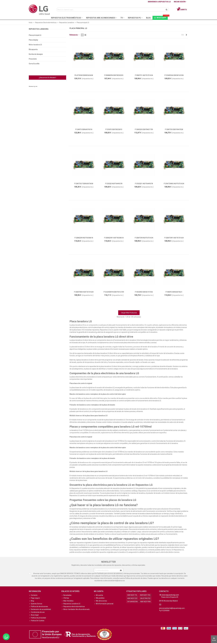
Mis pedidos (100, 598)
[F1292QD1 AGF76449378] (144, 165)
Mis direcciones (101, 601)
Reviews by (33, 86)
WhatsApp (162, 17)
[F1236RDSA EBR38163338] (174, 57)
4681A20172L (132, 595)
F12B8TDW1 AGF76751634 (174, 238)
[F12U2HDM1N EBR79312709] (114, 273)
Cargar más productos (129, 313)
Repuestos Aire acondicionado (100, 18)
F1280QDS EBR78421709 (144, 129)
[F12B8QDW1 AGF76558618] (114, 219)
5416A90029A (132, 602)
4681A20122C (132, 598)
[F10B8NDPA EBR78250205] (114, 57)
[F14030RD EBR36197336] (144, 273)
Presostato (33, 59)
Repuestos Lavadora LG (71, 604)
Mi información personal (104, 604)
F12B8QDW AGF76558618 (83, 238)
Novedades (67, 595)
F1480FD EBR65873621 (174, 292)
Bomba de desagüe (36, 54)
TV (121, 18)
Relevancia (74, 35)
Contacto (34, 595)
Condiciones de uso (38, 612)
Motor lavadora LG (35, 45)
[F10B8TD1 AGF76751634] (144, 57)
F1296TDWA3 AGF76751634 (174, 183)
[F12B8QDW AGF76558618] (84, 219)
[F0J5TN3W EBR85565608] (84, 57)
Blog (148, 18)
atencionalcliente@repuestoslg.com (172, 608)
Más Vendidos (68, 601)
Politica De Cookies (37, 621)
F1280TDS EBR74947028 (174, 129)
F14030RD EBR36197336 (144, 292)
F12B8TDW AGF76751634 (144, 238)
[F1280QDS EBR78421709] (144, 111)
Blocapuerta (33, 49)
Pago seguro (35, 598)
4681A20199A (145, 602)
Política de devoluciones (39, 606)
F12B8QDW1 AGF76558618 (114, 238)
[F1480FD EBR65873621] (174, 273)
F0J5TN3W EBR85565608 (84, 75)
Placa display (33, 40)
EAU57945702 (145, 598)
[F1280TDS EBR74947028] (174, 111)
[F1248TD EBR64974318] (84, 111)
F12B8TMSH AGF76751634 (83, 292)
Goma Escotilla (34, 64)
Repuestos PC (134, 18)
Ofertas (66, 598)
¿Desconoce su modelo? (47, 77)
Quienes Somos (36, 604)
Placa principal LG (35, 35)
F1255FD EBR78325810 (113, 129)
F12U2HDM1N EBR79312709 (114, 292)
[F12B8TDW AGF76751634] (144, 219)
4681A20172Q (145, 595)
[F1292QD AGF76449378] (114, 165)
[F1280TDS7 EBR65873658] (84, 165)
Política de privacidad (38, 618)
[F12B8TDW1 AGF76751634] (174, 219)
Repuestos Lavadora (38, 29)
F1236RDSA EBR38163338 (174, 75)
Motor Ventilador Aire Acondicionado (76, 609)
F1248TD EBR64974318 (83, 129)
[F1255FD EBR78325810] (114, 111)
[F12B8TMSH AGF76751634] (84, 273)
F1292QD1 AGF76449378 (144, 183)
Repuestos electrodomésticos (74, 606)
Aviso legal (35, 615)
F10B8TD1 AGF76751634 (144, 75)
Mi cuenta (99, 595)
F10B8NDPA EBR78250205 (113, 75)
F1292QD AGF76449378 (113, 183)
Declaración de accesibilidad (41, 609)
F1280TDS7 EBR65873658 (83, 183)
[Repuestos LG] (39, 10)
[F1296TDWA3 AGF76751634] (174, 165)
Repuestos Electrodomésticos (66, 18)
